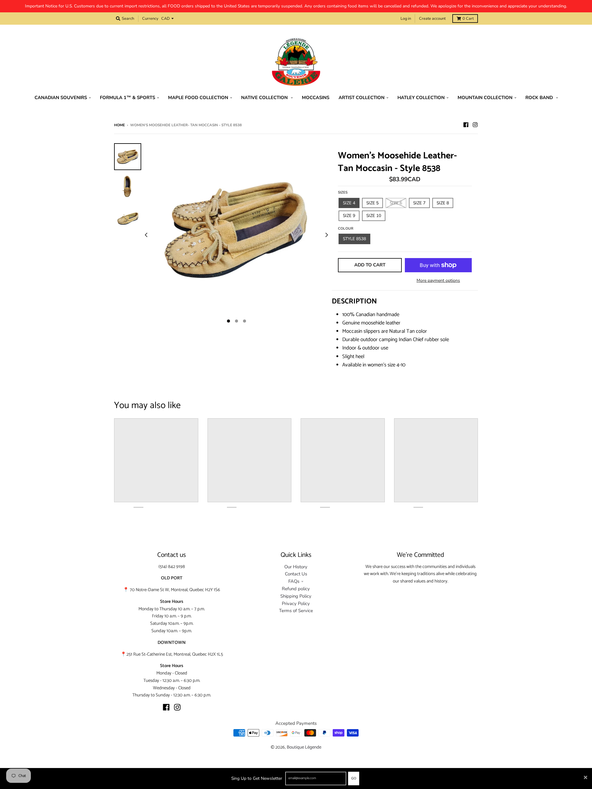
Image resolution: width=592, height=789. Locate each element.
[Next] (326, 235)
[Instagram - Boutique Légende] (475, 124)
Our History (295, 567)
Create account (432, 18)
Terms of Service (296, 610)
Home (119, 125)
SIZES (342, 192)
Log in (406, 18)
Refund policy (296, 589)
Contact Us (296, 574)
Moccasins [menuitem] (315, 97)
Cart (468, 18)
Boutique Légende (304, 747)
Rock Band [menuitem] (539, 97)
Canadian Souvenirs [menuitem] (61, 97)
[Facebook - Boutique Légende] (466, 124)
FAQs (293, 581)
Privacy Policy (296, 603)
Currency (150, 18)
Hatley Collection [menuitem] (421, 97)
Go (353, 778)
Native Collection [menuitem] (265, 97)
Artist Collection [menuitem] (361, 97)
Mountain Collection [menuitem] (485, 97)
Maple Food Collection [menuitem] (198, 97)
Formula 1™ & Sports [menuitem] (127, 97)
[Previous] (146, 235)
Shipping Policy (295, 596)
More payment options (438, 280)
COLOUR (345, 228)
